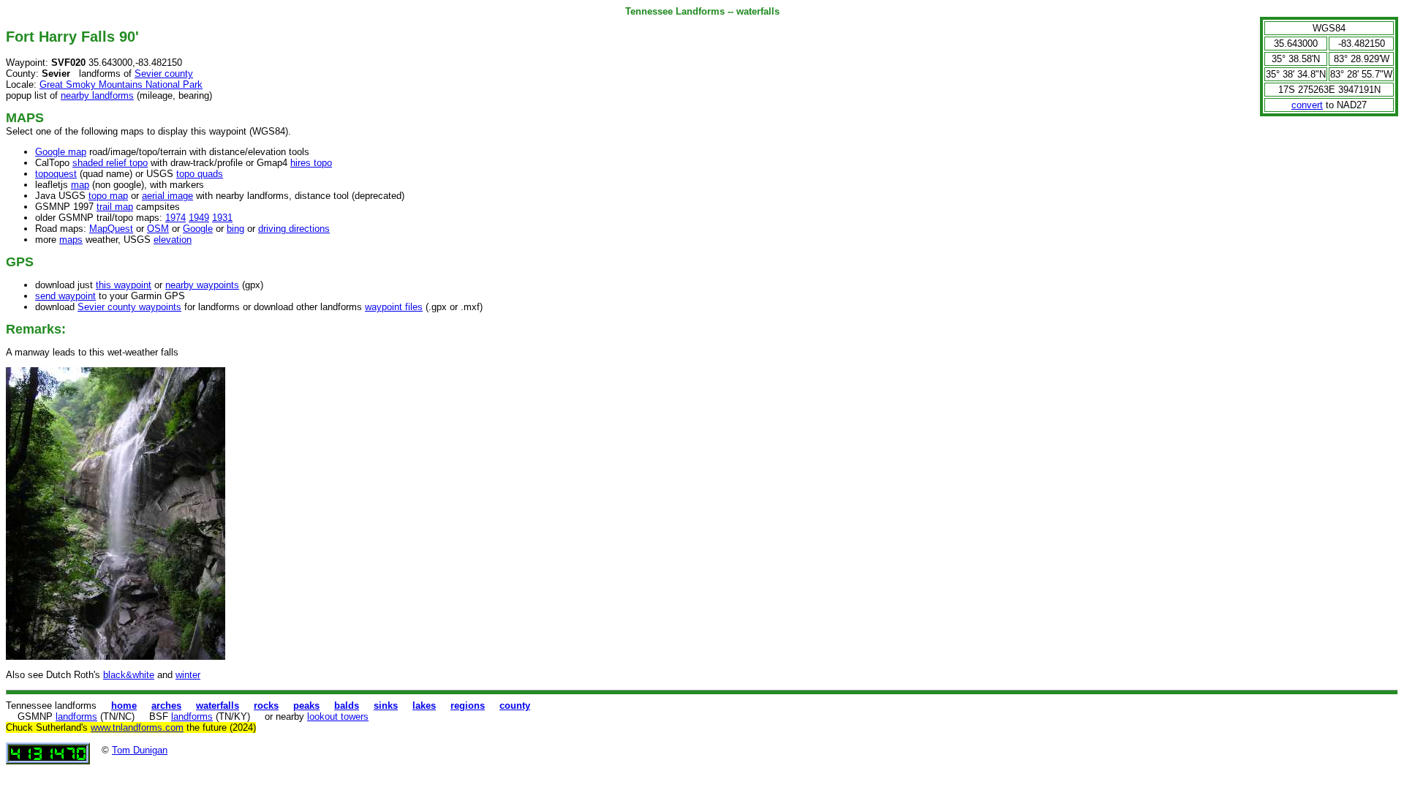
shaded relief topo (110, 162)
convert (1307, 104)
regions (467, 705)
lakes (424, 705)
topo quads (199, 173)
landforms (76, 716)
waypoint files (394, 306)
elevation (173, 239)
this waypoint (123, 284)
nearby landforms (97, 95)
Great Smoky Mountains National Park (121, 84)
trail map (115, 206)
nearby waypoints (202, 284)
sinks (386, 705)
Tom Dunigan (139, 750)
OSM (158, 228)
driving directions (294, 228)
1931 (222, 217)
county (514, 705)
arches (166, 705)
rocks (266, 705)
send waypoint (65, 295)
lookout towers (338, 716)
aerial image (167, 195)
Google (198, 228)
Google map (60, 151)
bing (235, 228)
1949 (199, 217)
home (124, 705)
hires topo (311, 162)
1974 (175, 217)
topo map (108, 195)
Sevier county (164, 73)
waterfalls (217, 705)
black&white (128, 674)
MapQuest (111, 228)
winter (188, 674)
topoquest (56, 173)
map (80, 184)
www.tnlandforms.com (137, 727)
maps (71, 239)
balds (346, 705)
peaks (306, 705)
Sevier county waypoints (129, 306)
